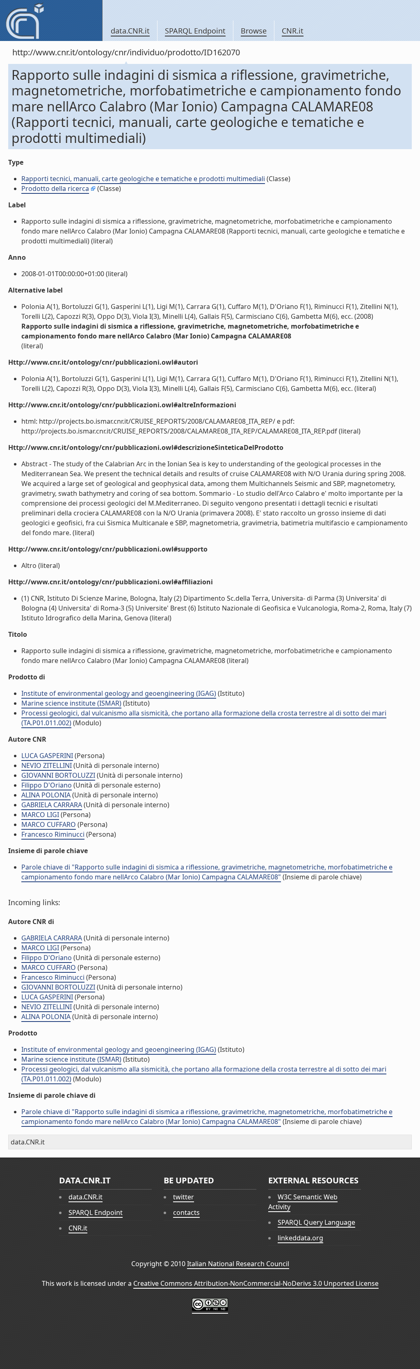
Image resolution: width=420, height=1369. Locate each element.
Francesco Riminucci (52, 834)
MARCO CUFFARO (48, 824)
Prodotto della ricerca (55, 188)
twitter (183, 1196)
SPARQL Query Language (316, 1222)
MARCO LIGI (40, 814)
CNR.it (293, 31)
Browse (254, 31)
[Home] (51, 20)
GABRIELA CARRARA (51, 804)
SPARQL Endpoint (195, 31)
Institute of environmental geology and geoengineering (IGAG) (118, 693)
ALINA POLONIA (46, 794)
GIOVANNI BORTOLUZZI (58, 775)
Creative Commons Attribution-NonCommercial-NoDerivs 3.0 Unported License (256, 1283)
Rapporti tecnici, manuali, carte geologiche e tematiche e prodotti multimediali (143, 178)
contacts (186, 1212)
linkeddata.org (300, 1237)
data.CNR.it (130, 31)
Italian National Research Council (238, 1263)
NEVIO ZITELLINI (46, 765)
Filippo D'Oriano (46, 785)
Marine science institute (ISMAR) (71, 703)
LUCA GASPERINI (47, 755)
